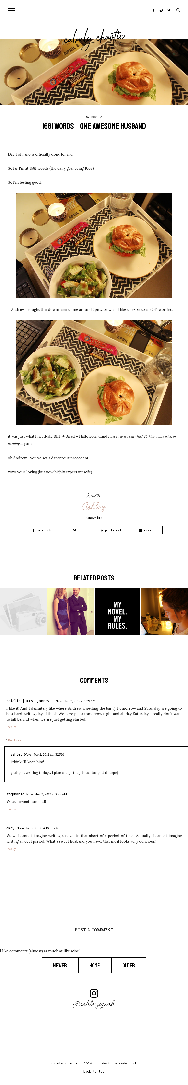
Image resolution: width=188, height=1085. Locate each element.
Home (95, 965)
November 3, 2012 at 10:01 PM (37, 828)
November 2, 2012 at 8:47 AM (46, 793)
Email (147, 530)
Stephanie (15, 794)
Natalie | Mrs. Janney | (29, 701)
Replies (14, 740)
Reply (11, 727)
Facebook (42, 530)
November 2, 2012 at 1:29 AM (75, 700)
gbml (133, 1063)
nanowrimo (94, 518)
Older (128, 965)
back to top (94, 1071)
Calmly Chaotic (94, 38)
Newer (60, 965)
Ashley (94, 506)
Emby (10, 828)
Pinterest (112, 530)
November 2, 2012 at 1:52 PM (44, 754)
